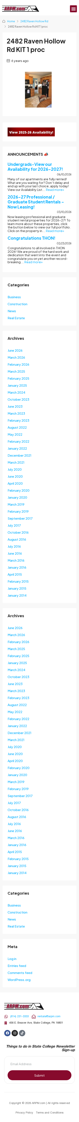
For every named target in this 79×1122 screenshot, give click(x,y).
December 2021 (19, 455)
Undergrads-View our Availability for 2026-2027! (35, 167)
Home (11, 21)
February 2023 (18, 420)
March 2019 (16, 504)
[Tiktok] (22, 1033)
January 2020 (17, 497)
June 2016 (15, 553)
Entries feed (17, 966)
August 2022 (17, 427)
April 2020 (15, 483)
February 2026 (18, 364)
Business (14, 297)
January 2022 (17, 448)
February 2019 (18, 511)
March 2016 (16, 560)
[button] (73, 8)
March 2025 (16, 371)
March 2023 (16, 413)
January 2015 (17, 588)
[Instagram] (15, 1033)
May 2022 (15, 434)
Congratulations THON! (31, 238)
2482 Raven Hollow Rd (34, 21)
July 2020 (15, 469)
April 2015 (15, 574)
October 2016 (18, 532)
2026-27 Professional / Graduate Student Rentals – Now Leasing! (36, 201)
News (12, 311)
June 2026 (15, 350)
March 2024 (16, 392)
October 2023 (18, 399)
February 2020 (18, 490)
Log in (12, 959)
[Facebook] (7, 1033)
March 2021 (16, 462)
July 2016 (14, 546)
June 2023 (15, 406)
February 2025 (18, 378)
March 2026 (16, 357)
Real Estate (16, 318)
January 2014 (17, 595)
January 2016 (17, 567)
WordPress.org (19, 980)
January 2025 (17, 385)
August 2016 (17, 539)
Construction (17, 304)
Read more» (55, 189)
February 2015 (18, 581)
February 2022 (18, 441)
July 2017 (14, 525)
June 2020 (15, 476)
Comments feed (20, 973)
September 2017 (20, 518)
